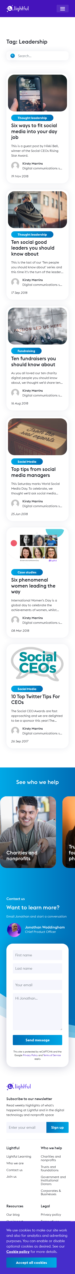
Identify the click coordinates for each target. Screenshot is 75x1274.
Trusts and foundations (50, 1168)
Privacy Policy (30, 1055)
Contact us (14, 1170)
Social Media (27, 462)
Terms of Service (52, 1055)
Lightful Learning (18, 1156)
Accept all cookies (31, 1262)
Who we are (15, 1163)
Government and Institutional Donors (53, 1180)
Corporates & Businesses (51, 1192)
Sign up (57, 1127)
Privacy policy (51, 1214)
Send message (38, 1040)
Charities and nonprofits (51, 1158)
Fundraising (26, 351)
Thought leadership (32, 118)
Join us (11, 1176)
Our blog (13, 1214)
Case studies (27, 572)
